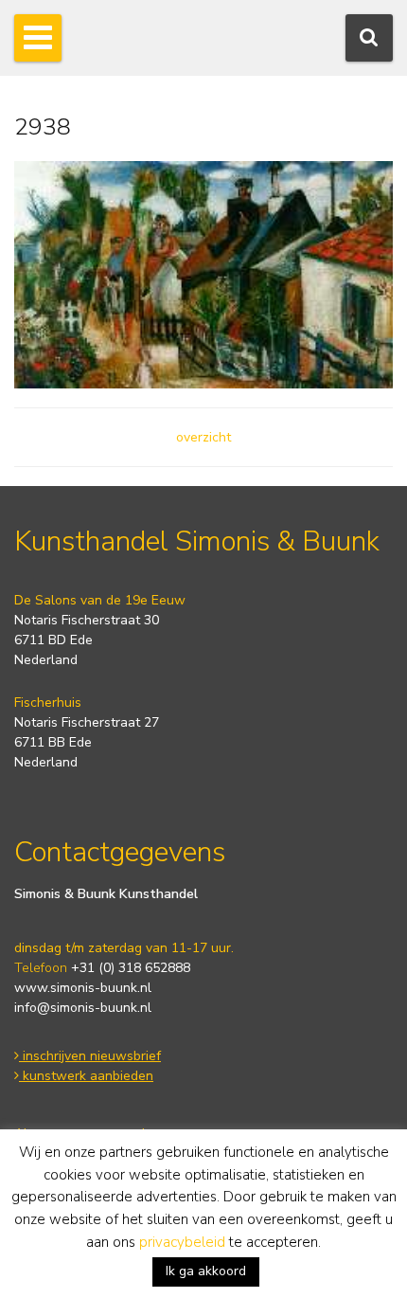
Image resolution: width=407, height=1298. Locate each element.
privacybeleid (182, 1242)
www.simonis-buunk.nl (82, 988)
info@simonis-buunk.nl (82, 1008)
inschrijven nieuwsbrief (90, 1056)
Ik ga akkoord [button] (206, 1271)
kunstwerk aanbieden (86, 1076)
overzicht (203, 437)
